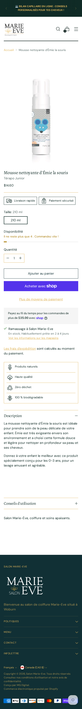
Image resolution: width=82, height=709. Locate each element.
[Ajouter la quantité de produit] (20, 258)
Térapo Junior (14, 178)
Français (9, 667)
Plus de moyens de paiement (41, 299)
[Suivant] (75, 8)
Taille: (13, 212)
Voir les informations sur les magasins (33, 338)
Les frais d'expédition (20, 349)
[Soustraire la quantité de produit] (8, 258)
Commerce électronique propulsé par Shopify (31, 689)
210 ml (15, 220)
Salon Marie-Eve (35, 673)
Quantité (10, 250)
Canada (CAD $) (34, 667)
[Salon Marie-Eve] (14, 28)
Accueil (9, 50)
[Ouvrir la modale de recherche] (58, 29)
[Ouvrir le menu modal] (76, 29)
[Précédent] (6, 8)
